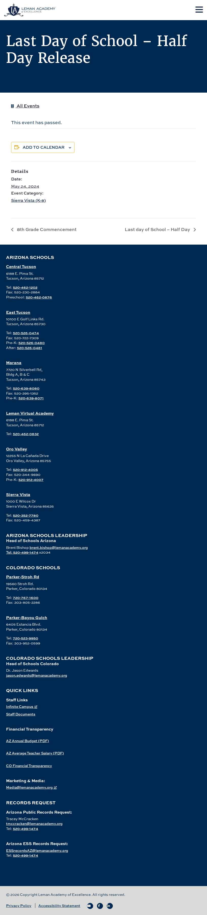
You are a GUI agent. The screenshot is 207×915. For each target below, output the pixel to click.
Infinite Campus (19, 706)
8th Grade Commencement (46, 229)
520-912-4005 (25, 469)
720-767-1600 (25, 597)
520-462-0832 (26, 433)
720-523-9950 (25, 638)
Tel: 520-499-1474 (22, 552)
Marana (13, 362)
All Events (27, 106)
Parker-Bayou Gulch (26, 617)
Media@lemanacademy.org (29, 787)
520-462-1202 (25, 287)
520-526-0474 (26, 332)
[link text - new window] (90, 906)
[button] (199, 10)
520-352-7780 (25, 515)
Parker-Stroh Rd (22, 577)
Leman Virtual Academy (30, 413)
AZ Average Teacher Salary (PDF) (35, 753)
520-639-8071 (31, 398)
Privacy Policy (18, 905)
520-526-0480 (31, 342)
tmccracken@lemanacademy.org (34, 823)
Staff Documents (20, 714)
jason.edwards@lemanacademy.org (36, 675)
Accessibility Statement (59, 905)
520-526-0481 (29, 347)
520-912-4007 (30, 479)
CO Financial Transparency (29, 765)
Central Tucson (21, 266)
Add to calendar (44, 147)
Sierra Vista (18, 494)
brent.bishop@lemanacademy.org (59, 547)
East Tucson (18, 312)
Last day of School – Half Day (158, 229)
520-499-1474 (25, 828)
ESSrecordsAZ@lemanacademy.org (37, 850)
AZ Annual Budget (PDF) (27, 740)
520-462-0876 (39, 297)
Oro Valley (16, 449)
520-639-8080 (26, 388)
